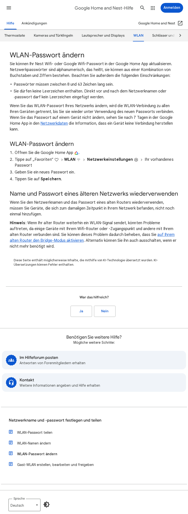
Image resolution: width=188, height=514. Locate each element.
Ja (81, 311)
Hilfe (10, 23)
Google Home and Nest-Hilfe (104, 8)
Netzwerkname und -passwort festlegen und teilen (55, 420)
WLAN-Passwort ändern (37, 454)
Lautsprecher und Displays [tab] (103, 35)
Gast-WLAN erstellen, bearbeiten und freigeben (55, 465)
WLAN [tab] (138, 35)
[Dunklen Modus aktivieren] (46, 504)
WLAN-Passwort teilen (34, 432)
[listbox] (24, 505)
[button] (9, 8)
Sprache (19, 498)
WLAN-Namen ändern (34, 443)
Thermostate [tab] (14, 35)
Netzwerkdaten (54, 123)
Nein (104, 311)
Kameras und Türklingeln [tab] (53, 35)
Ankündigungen (34, 23)
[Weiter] (178, 35)
